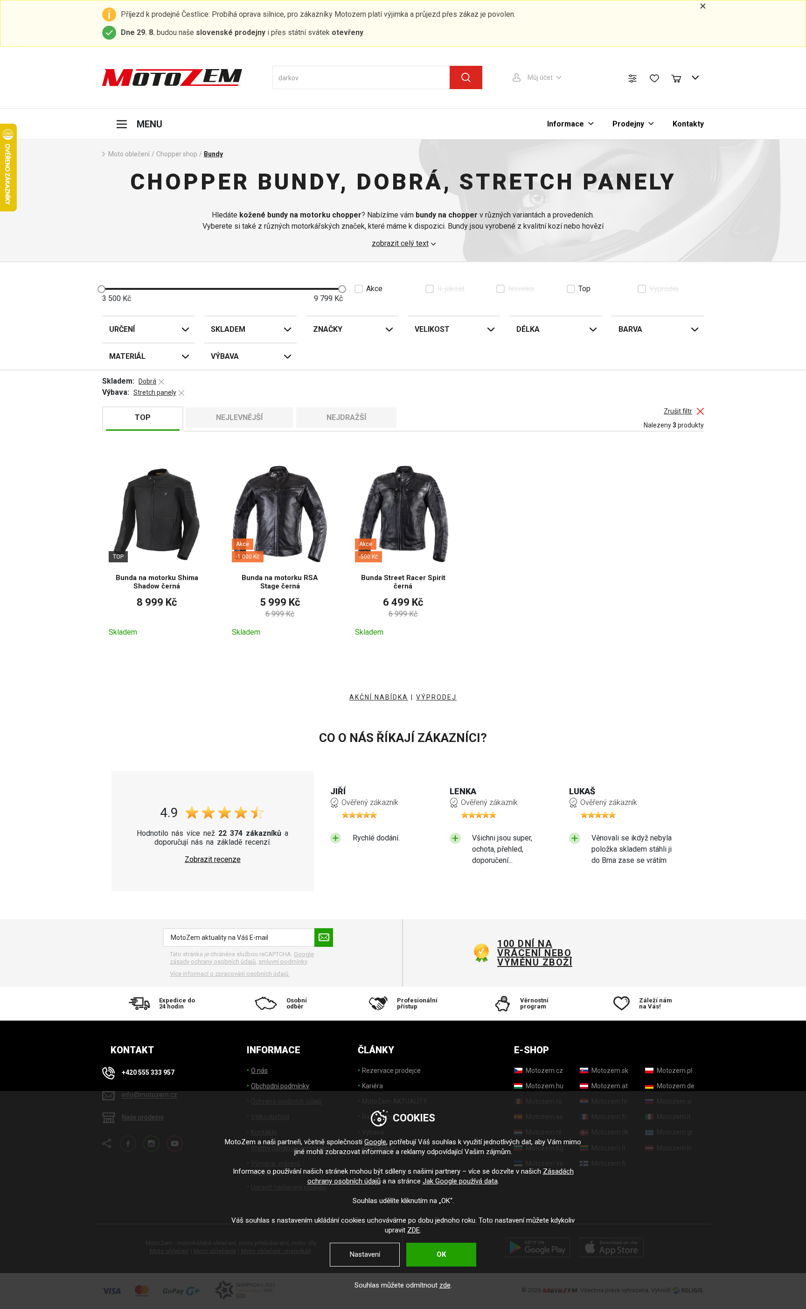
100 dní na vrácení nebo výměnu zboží (534, 953)
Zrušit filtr (678, 411)
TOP (143, 417)
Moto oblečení (129, 154)
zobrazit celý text (400, 243)
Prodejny (628, 123)
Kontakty (688, 123)
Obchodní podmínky (280, 1086)
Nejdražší (346, 417)
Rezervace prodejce (391, 1070)
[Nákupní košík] (680, 77)
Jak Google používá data (460, 1181)
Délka (528, 329)
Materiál (127, 356)
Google (375, 1142)
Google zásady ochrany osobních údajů (242, 958)
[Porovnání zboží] (632, 78)
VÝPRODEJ (436, 697)
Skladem (228, 329)
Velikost (432, 329)
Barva (630, 329)
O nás (259, 1070)
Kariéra (372, 1086)
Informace (565, 123)
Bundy (213, 154)
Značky (327, 329)
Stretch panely (154, 392)
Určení (122, 329)
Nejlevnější (239, 417)
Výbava (225, 356)
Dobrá (147, 381)
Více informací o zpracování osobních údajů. (230, 973)
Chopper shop (176, 154)
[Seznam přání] (654, 78)
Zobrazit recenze (213, 859)
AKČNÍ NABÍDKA (378, 697)
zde (445, 1285)
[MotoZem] (172, 77)
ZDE (413, 1230)
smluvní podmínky (282, 961)
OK (441, 1254)
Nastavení (365, 1254)
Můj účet (540, 77)
